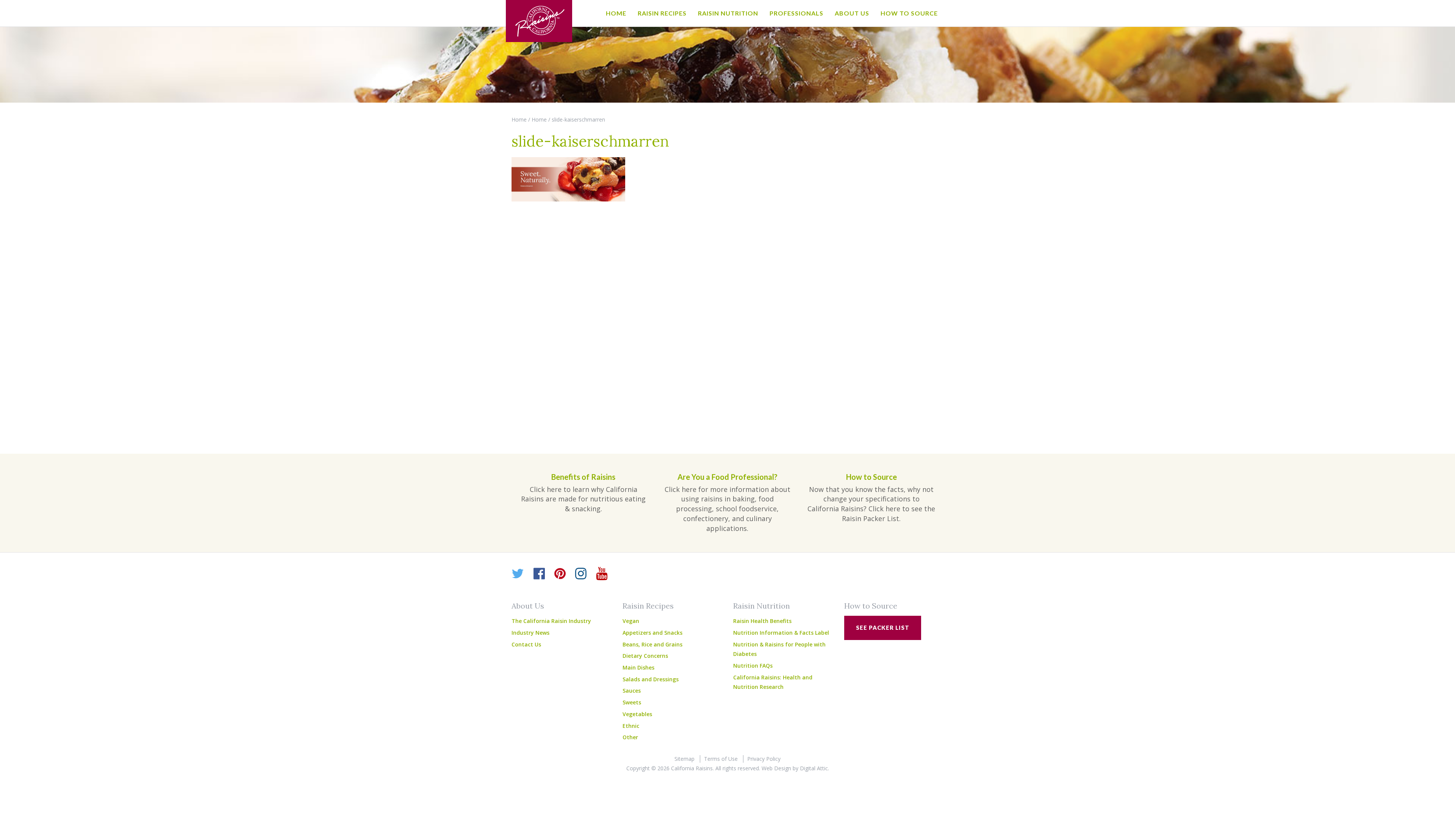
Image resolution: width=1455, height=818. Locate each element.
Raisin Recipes (662, 13)
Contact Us (526, 644)
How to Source (909, 13)
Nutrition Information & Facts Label (781, 632)
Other (630, 737)
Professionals (796, 13)
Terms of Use (721, 758)
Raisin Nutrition (728, 13)
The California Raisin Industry (551, 620)
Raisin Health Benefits (762, 620)
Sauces (632, 690)
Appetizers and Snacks (652, 632)
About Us (852, 13)
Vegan (631, 620)
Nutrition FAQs (753, 665)
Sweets (632, 702)
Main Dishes (638, 667)
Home (616, 13)
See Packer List (882, 627)
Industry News (530, 632)
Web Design (776, 768)
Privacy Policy (764, 758)
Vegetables (637, 714)
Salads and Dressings (651, 679)
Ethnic (631, 725)
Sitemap (684, 758)
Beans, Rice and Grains (652, 644)
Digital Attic (814, 768)
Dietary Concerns (645, 655)
